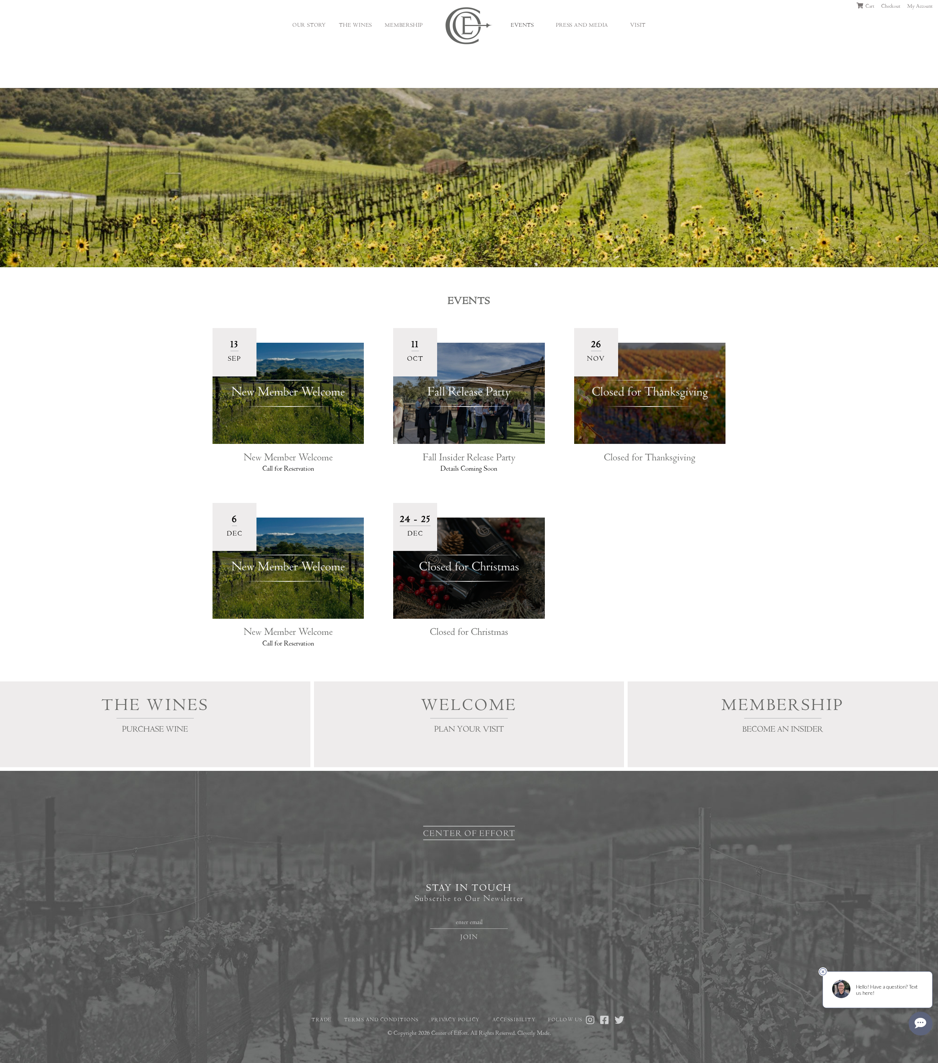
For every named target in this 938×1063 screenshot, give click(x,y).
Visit (638, 25)
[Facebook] (604, 1021)
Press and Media (582, 25)
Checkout (890, 6)
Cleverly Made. (534, 1033)
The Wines (355, 25)
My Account (920, 6)
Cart (869, 6)
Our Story (309, 25)
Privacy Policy (455, 1020)
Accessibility (514, 1020)
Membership (404, 25)
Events (522, 25)
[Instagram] (590, 1021)
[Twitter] (619, 1021)
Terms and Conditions (381, 1020)
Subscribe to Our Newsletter (469, 898)
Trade (321, 1020)
